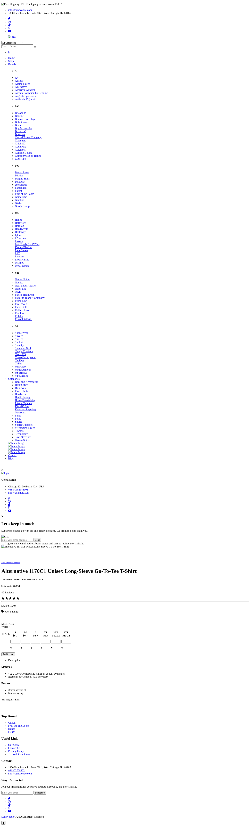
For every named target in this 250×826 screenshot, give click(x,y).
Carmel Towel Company (28, 137)
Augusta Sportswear (26, 96)
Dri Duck (20, 181)
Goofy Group (22, 206)
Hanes (18, 219)
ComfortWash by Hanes (28, 155)
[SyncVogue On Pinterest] (9, 28)
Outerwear (20, 412)
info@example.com (18, 492)
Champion (20, 140)
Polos (18, 418)
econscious (21, 184)
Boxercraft (20, 131)
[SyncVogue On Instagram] (9, 21)
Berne (18, 125)
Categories (14, 378)
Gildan (18, 203)
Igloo (18, 235)
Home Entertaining (25, 400)
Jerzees (19, 241)
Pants (18, 415)
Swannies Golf (23, 348)
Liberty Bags (22, 259)
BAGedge (20, 112)
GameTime (21, 196)
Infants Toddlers (23, 403)
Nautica (19, 282)
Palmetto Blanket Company (30, 297)
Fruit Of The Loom (18, 725)
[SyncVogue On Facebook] (9, 18)
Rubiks (19, 316)
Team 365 (20, 354)
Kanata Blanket (23, 247)
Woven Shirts (22, 440)
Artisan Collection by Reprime (31, 93)
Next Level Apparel (25, 285)
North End (20, 288)
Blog (10, 458)
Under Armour (23, 369)
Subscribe (40, 792)
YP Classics (21, 375)
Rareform (20, 313)
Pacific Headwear (24, 294)
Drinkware (21, 388)
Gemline (19, 200)
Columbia (20, 149)
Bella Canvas (22, 122)
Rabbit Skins (22, 310)
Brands (12, 64)
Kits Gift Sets (22, 406)
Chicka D (20, 143)
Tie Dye (19, 360)
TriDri (18, 363)
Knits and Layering (25, 409)
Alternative (21, 86)
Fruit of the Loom (24, 193)
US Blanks (21, 372)
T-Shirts (19, 430)
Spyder (19, 335)
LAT (17, 253)
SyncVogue (7, 816)
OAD (18, 291)
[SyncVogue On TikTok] (9, 24)
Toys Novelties (23, 437)
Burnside (20, 134)
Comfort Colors (23, 152)
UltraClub (20, 366)
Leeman (19, 256)
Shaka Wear (21, 332)
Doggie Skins (22, 178)
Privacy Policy (16, 751)
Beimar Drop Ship (25, 119)
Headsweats (21, 228)
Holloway (20, 232)
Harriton (19, 225)
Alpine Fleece (22, 83)
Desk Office (21, 384)
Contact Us (14, 748)
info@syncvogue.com (20, 10)
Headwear (20, 394)
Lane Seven (21, 250)
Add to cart (8, 654)
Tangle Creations (24, 351)
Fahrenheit (20, 187)
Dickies (19, 175)
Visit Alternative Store (10, 563)
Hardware (20, 222)
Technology (21, 433)
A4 (16, 77)
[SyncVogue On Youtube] (9, 31)
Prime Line (21, 300)
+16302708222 (16, 770)
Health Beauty (22, 397)
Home (11, 57)
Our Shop (13, 744)
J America (20, 238)
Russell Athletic (23, 319)
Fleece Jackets (22, 391)
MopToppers (22, 265)
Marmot (19, 262)
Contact (12, 455)
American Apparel (25, 89)
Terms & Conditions (19, 754)
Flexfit (18, 190)
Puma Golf (21, 307)
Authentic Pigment (25, 99)
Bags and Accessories (26, 381)
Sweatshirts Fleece (25, 427)
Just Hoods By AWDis (27, 244)
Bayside (19, 116)
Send (37, 540)
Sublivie (19, 342)
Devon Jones (22, 172)
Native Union (22, 279)
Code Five (20, 146)
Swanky (19, 345)
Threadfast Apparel (25, 357)
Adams (19, 80)
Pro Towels (21, 303)
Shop (11, 61)
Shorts (18, 421)
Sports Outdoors (23, 424)
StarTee (19, 339)
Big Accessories (23, 128)
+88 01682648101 (18, 489)
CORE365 (21, 158)
